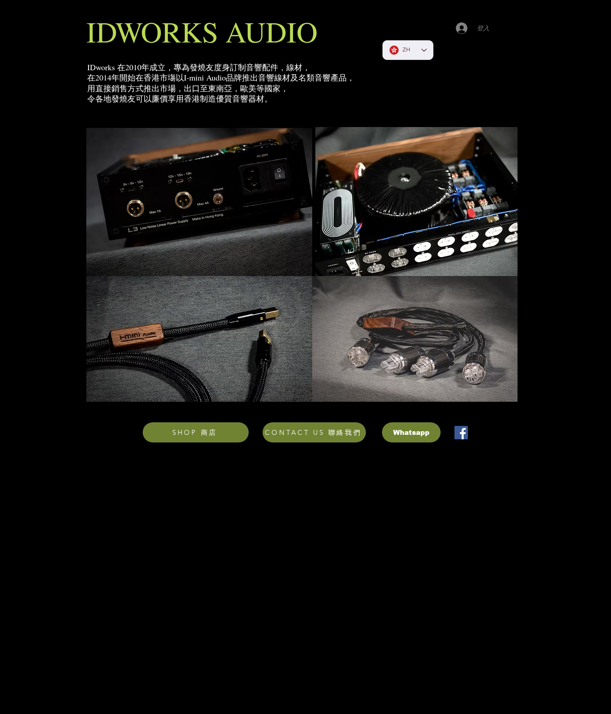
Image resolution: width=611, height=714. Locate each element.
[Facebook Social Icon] (461, 432)
